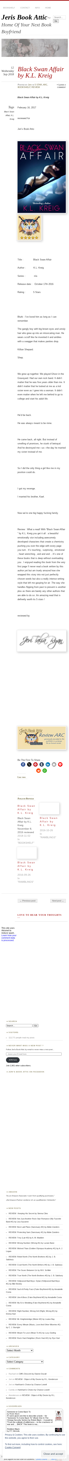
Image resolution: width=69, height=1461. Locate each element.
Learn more (41, 1459)
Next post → (58, 901)
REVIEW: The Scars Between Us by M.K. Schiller (30, 1270)
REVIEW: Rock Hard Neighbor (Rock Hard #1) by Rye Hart (34, 1338)
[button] (23, 764)
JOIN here (13, 1060)
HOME (48, 8)
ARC (45, 85)
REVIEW (35, 87)
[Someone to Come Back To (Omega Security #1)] (58, 1420)
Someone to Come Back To (19, 1412)
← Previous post (27, 901)
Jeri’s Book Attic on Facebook (26, 1072)
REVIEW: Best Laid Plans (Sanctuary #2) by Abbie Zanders (34, 1227)
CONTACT (25, 8)
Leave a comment (61, 86)
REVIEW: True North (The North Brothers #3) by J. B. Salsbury (36, 1275)
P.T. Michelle (15, 1431)
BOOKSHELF (9, 8)
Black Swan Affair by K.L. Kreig (49, 821)
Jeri (30, 85)
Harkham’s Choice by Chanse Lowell (31, 1384)
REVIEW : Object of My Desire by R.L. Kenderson (36, 1379)
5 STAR (38, 85)
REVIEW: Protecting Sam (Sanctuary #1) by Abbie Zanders (34, 1232)
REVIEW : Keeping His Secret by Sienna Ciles (28, 1213)
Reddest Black (13, 1429)
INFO (37, 8)
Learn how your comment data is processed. (8, 938)
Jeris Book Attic (24, 17)
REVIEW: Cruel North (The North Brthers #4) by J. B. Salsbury (35, 1265)
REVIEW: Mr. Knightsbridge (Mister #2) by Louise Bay (32, 1319)
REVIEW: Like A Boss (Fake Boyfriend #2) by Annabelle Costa (35, 1297)
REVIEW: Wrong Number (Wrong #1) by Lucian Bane (31, 1243)
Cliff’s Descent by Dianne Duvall (32, 1374)
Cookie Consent (13, 1447)
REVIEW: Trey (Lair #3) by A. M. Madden (26, 1238)
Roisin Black (14, 1414)
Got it (53, 1459)
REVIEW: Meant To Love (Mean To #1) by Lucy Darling (32, 1333)
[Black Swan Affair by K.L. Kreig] (29, 823)
